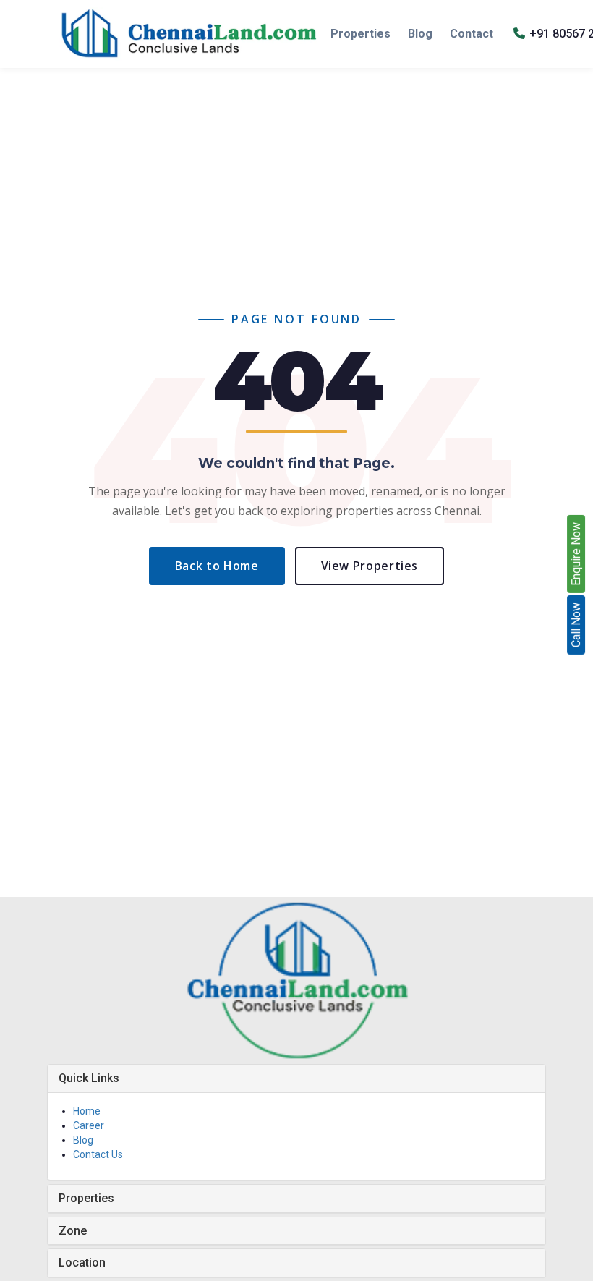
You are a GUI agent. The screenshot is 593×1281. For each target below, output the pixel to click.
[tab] (296, 1078)
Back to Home (217, 566)
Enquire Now (576, 554)
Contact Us (98, 1154)
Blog (420, 34)
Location (82, 1262)
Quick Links (89, 1078)
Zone (73, 1231)
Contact (471, 34)
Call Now (576, 625)
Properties (360, 34)
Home (87, 1111)
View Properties (370, 566)
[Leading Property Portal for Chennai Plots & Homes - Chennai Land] (189, 34)
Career (88, 1125)
